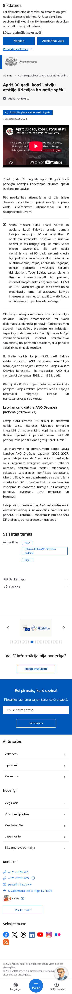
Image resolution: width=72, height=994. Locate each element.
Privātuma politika (17, 814)
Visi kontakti (23, 910)
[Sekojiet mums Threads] (23, 935)
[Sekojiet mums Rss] (6, 942)
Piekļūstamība (14, 825)
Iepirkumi (11, 765)
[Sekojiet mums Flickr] (58, 934)
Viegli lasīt (11, 803)
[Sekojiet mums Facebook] (6, 935)
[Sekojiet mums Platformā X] (15, 935)
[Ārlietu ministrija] (37, 66)
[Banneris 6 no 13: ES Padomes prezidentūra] (36, 628)
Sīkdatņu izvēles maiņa (20, 847)
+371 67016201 (18, 872)
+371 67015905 (18, 878)
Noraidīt (19, 41)
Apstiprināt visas (53, 41)
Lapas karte (13, 836)
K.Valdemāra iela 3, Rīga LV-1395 (30, 891)
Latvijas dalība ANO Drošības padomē (40, 551)
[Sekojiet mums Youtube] (40, 934)
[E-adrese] (11, 898)
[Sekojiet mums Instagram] (49, 934)
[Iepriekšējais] (8, 628)
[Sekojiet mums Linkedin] (32, 935)
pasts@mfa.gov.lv (20, 884)
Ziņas (28, 560)
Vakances (11, 754)
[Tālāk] (64, 628)
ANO (27, 542)
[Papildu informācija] (33, 878)
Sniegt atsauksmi (36, 669)
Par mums (12, 776)
